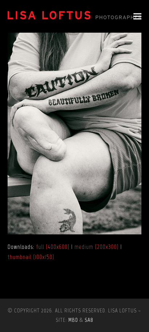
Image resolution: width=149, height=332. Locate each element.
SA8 (89, 319)
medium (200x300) (96, 246)
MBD (73, 319)
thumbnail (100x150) (31, 257)
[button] (137, 16)
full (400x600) (52, 246)
